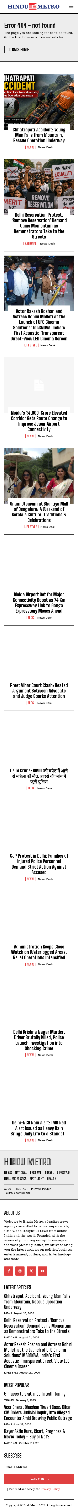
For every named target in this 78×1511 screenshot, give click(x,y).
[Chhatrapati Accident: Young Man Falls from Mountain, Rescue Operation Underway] (39, 102)
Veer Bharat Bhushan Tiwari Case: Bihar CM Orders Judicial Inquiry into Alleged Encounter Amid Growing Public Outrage (38, 1412)
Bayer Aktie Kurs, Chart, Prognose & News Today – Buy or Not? (34, 1433)
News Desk (45, 147)
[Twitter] (31, 1271)
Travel (9, 1400)
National (31, 243)
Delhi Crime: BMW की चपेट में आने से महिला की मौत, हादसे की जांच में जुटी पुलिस (39, 776)
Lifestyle (30, 345)
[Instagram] (20, 1271)
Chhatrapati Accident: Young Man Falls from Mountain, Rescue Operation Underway (39, 135)
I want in (36, 1479)
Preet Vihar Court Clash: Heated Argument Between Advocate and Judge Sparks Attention (39, 691)
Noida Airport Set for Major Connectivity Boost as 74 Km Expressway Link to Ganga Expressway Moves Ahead (39, 603)
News (31, 147)
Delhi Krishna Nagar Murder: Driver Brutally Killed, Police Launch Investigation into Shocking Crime (39, 1040)
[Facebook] (8, 1271)
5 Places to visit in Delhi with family (34, 1394)
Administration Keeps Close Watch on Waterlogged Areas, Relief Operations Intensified (39, 952)
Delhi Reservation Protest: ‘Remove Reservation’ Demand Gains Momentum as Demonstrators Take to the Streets (39, 226)
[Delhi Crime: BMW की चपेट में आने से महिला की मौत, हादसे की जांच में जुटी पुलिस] (39, 743)
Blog (30, 617)
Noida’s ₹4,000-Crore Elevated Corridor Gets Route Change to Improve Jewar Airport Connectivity (39, 421)
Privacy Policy (50, 1489)
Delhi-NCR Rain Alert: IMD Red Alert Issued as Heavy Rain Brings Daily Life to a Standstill (39, 1128)
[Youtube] (42, 1271)
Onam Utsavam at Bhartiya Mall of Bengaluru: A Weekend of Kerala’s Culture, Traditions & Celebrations (39, 512)
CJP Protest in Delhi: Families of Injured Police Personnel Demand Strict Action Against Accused (39, 864)
